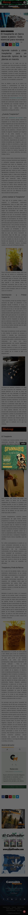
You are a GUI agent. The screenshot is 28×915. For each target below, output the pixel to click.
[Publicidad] (14, 457)
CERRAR (23, 443)
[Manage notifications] (24, 911)
